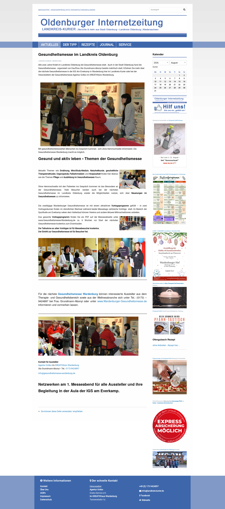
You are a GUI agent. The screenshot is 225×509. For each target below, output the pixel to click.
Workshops (182, 174)
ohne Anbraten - (166, 345)
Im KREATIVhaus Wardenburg (103, 496)
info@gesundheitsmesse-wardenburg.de (56, 373)
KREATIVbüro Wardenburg (67, 365)
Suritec (154, 403)
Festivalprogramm (173, 174)
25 (160, 88)
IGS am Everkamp (102, 390)
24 (155, 88)
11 (160, 81)
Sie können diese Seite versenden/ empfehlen (62, 411)
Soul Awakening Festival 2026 (160, 174)
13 (170, 81)
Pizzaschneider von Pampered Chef (162, 358)
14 (175, 81)
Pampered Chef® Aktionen (176, 120)
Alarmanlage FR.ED (177, 401)
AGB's (43, 493)
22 (179, 85)
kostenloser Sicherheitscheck (165, 403)
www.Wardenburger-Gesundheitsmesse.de (122, 301)
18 (160, 85)
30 (184, 88)
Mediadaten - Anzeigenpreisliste (53, 10)
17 (155, 85)
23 (184, 85)
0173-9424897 (72, 368)
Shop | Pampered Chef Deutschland (174, 283)
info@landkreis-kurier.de (152, 491)
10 (155, 81)
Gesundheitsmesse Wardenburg (78, 294)
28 (175, 88)
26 (165, 88)
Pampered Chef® (157, 311)
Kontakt (43, 486)
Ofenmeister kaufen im (159, 283)
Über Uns (44, 489)
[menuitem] (49, 45)
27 (170, 88)
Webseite (146, 500)
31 (155, 91)
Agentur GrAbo (45, 365)
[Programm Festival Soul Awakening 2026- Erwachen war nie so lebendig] (170, 200)
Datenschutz (46, 499)
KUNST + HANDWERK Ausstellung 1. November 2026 (166, 231)
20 (170, 85)
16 (184, 81)
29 (179, 88)
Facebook (145, 495)
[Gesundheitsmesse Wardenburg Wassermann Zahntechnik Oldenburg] (106, 336)
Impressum (45, 496)
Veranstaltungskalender (82, 10)
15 (179, 81)
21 (175, 85)
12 (165, 81)
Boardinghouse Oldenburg (167, 449)
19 (165, 85)
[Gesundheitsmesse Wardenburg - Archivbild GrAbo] (67, 257)
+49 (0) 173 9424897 (149, 486)
